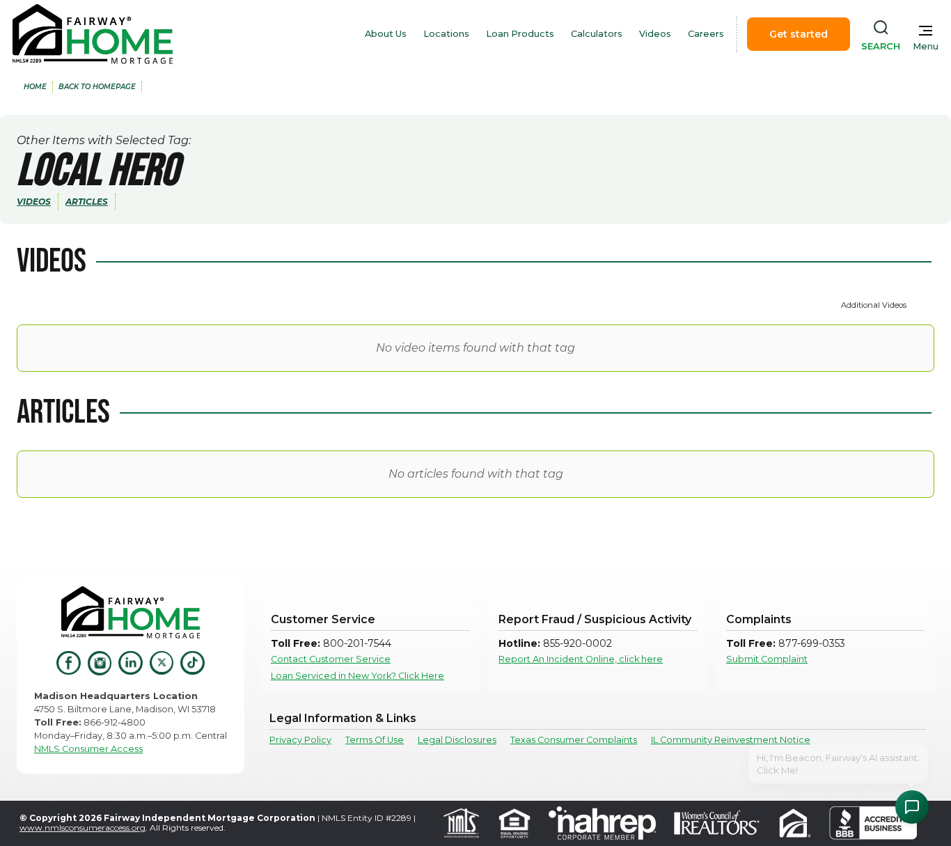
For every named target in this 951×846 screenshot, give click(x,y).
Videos (655, 34)
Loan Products (520, 34)
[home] (93, 34)
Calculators (596, 34)
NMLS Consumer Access (88, 749)
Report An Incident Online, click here (580, 659)
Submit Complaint (767, 659)
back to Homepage (97, 86)
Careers (706, 34)
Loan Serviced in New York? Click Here (357, 676)
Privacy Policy (300, 740)
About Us (386, 34)
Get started (798, 34)
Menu (925, 46)
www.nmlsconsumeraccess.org (82, 827)
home (35, 86)
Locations (446, 34)
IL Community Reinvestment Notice (730, 740)
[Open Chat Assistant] (912, 807)
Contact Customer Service (331, 659)
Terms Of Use (374, 740)
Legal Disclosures (457, 740)
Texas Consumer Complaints (573, 740)
